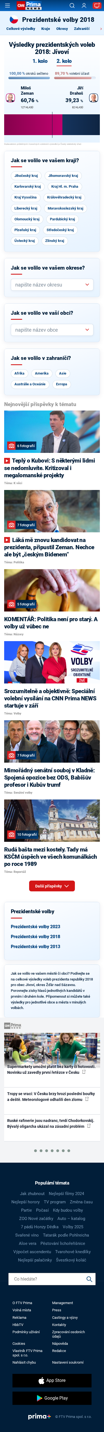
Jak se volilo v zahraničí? (41, 358)
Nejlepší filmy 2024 (66, 1193)
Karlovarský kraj (27, 186)
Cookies (18, 1343)
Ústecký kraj (24, 241)
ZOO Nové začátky (36, 1218)
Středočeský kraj (60, 230)
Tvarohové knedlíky (73, 1251)
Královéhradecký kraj (64, 197)
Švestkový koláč (71, 1260)
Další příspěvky (49, 886)
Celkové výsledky (20, 29)
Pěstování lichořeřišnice (62, 1243)
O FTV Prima (22, 1303)
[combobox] (50, 285)
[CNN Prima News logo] (29, 5)
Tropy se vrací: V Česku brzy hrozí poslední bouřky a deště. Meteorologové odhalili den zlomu (51, 1097)
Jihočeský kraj (26, 176)
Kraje (45, 29)
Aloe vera (27, 1243)
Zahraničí (82, 29)
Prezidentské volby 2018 (35, 936)
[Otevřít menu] (7, 5)
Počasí (42, 1210)
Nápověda (60, 1343)
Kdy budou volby (68, 1210)
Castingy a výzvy (65, 1317)
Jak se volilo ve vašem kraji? (45, 161)
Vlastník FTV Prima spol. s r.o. (27, 1353)
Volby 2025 (73, 1226)
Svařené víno (27, 1235)
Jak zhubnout (32, 1193)
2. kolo (64, 61)
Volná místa (21, 1310)
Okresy (62, 29)
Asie (62, 373)
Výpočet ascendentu (32, 1251)
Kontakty (59, 1325)
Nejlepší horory (25, 1201)
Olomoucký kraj (26, 219)
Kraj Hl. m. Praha (64, 186)
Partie (26, 1210)
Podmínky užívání (26, 1332)
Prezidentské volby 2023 (35, 926)
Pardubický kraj (62, 219)
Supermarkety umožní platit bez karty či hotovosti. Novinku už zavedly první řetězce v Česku (51, 1069)
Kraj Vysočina (25, 197)
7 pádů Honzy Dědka (40, 1226)
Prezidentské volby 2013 (35, 946)
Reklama (19, 1317)
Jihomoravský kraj (63, 176)
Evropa (61, 384)
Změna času (81, 1201)
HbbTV (17, 1325)
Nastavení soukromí (67, 1362)
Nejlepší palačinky (35, 1260)
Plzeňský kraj (25, 230)
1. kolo (39, 61)
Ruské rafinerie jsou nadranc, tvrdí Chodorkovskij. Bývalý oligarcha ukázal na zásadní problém (50, 1123)
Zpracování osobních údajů (68, 1334)
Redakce (59, 1351)
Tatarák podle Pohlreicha (66, 1235)
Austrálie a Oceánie (29, 384)
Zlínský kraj (54, 241)
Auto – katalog (71, 1218)
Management (62, 1303)
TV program (55, 1201)
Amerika (42, 373)
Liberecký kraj (25, 208)
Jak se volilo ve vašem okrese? (48, 268)
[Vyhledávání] (72, 5)
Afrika (19, 373)
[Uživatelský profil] (84, 5)
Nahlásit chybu (24, 1362)
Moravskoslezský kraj (65, 208)
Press (56, 1310)
